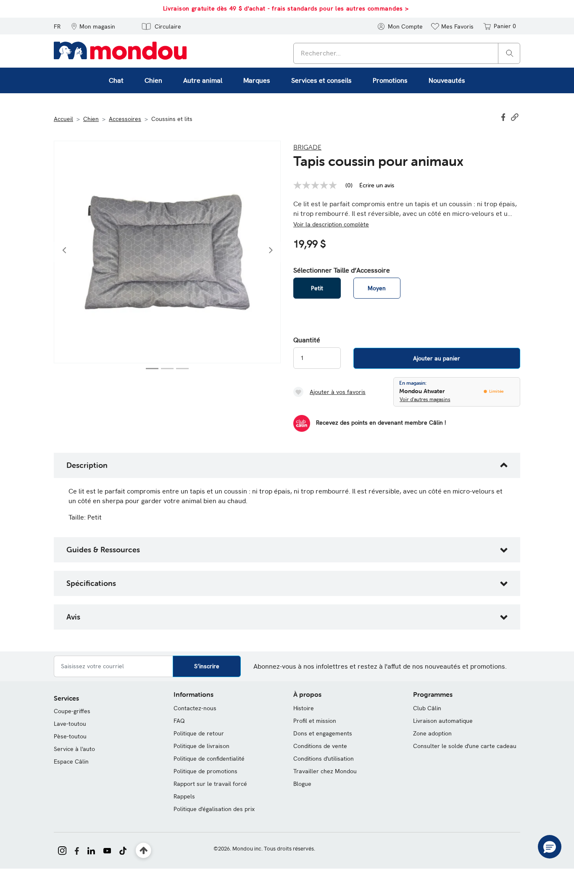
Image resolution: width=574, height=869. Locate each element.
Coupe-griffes (72, 711)
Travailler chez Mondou (325, 771)
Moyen (377, 288)
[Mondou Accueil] (120, 50)
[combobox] (406, 53)
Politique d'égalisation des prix (214, 809)
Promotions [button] (390, 80)
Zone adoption (432, 733)
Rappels (184, 796)
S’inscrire (206, 666)
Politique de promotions (205, 771)
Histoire (303, 708)
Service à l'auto (74, 749)
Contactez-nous (195, 708)
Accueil (63, 119)
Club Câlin (427, 708)
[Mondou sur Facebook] (77, 849)
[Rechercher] (509, 53)
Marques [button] (256, 80)
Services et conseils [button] (321, 80)
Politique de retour (199, 733)
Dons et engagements (322, 733)
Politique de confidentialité (209, 758)
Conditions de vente (320, 746)
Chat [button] (116, 80)
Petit (317, 288)
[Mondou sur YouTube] (107, 849)
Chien (91, 119)
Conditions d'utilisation (323, 758)
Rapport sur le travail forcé (210, 784)
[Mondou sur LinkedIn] (91, 849)
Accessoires (125, 119)
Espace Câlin (71, 761)
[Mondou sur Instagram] (62, 849)
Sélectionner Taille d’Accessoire (341, 270)
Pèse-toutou (70, 736)
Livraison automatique (443, 721)
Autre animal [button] (202, 80)
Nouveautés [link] (447, 80)
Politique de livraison (201, 746)
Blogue (302, 784)
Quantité (306, 340)
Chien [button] (153, 80)
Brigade (307, 147)
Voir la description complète (331, 224)
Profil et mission (314, 721)
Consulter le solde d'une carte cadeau (464, 746)
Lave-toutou (70, 723)
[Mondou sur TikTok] (122, 849)
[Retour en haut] (143, 851)
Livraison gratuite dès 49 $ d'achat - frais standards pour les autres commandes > (286, 8)
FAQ (179, 721)
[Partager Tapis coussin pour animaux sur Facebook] (504, 116)
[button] (93, 26)
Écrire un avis (376, 185)
